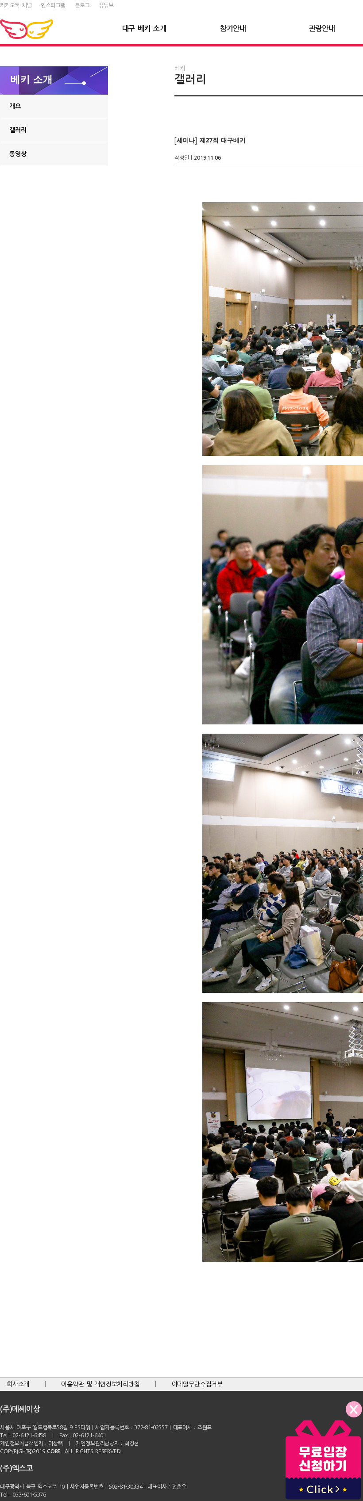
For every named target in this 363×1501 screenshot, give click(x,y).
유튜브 (106, 5)
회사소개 (18, 1384)
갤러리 (17, 130)
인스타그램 (53, 5)
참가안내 (233, 28)
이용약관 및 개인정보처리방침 (100, 1384)
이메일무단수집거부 (197, 1384)
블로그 (82, 5)
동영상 (17, 154)
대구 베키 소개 (144, 28)
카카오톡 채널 (15, 5)
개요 (15, 106)
